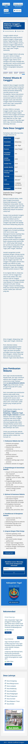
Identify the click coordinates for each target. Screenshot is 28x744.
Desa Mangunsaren (13, 683)
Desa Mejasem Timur (13, 701)
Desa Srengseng (12, 681)
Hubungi (18, 10)
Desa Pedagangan (12, 693)
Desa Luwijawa (11, 686)
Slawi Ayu (8, 632)
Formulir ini (6, 437)
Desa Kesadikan (11, 691)
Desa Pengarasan (12, 696)
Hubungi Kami (9, 553)
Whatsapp (8, 664)
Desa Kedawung (11, 688)
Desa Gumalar (11, 699)
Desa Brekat (10, 704)
